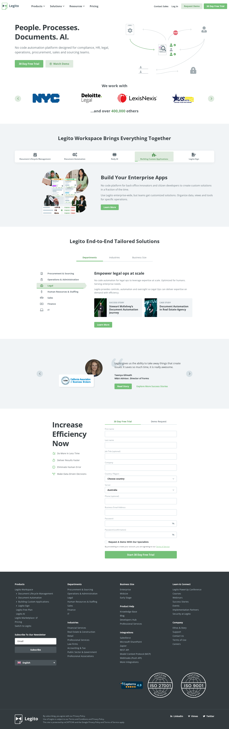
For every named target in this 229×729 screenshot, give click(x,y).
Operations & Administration (82, 593)
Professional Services (78, 639)
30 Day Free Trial (215, 6)
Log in (175, 6)
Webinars (178, 597)
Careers (177, 643)
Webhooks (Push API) (131, 657)
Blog (122, 615)
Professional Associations (80, 656)
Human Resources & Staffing (82, 601)
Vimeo (194, 716)
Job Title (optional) (112, 451)
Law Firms (72, 643)
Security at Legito (182, 613)
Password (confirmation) (115, 530)
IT (68, 613)
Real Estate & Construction (81, 631)
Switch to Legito (23, 625)
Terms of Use (179, 639)
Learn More (110, 207)
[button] (18, 99)
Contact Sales (161, 6)
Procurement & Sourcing (80, 589)
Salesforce (125, 637)
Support (177, 631)
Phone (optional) (112, 496)
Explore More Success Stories (152, 386)
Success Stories (181, 601)
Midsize (124, 593)
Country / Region (112, 474)
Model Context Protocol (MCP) (135, 653)
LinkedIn (178, 716)
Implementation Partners (186, 609)
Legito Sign (24, 605)
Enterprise (125, 589)
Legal (70, 597)
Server (108, 485)
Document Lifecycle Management (35, 593)
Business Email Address (115, 507)
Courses (177, 593)
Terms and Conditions (78, 719)
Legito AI (20, 613)
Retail (70, 635)
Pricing (18, 621)
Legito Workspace (24, 589)
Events (176, 605)
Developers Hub (128, 619)
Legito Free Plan (24, 609)
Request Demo (192, 6)
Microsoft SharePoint (131, 641)
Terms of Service (162, 546)
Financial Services (76, 627)
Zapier (123, 645)
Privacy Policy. (98, 719)
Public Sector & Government (82, 652)
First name (109, 429)
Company (109, 462)
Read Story (123, 386)
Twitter (210, 716)
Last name (109, 440)
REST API (124, 649)
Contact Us (178, 635)
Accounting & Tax (76, 648)
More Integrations (129, 662)
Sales (70, 605)
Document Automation (30, 597)
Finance (71, 609)
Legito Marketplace (25, 617)
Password (109, 518)
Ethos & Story (179, 627)
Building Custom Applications (33, 601)
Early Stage (125, 597)
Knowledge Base (128, 611)
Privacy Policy (79, 716)
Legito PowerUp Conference (187, 589)
